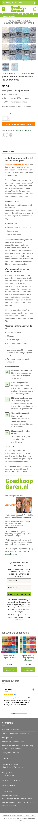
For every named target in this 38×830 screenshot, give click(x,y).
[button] (3, 9)
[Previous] (5, 43)
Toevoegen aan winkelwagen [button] (9, 669)
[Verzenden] (34, 3)
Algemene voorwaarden (11, 729)
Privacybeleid (7, 738)
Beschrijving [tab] (8, 151)
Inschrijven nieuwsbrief (10, 753)
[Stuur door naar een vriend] (11, 135)
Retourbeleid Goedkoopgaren (13, 742)
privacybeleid (16, 617)
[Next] (33, 43)
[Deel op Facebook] (7, 135)
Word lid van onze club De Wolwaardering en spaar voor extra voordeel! (18, 747)
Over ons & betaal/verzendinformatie (15, 733)
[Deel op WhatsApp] (3, 135)
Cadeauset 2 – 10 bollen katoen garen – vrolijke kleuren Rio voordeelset (28, 658)
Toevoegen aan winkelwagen (18, 124)
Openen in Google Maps (11, 780)
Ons (10, 764)
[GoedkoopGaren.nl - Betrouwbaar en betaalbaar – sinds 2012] (18, 9)
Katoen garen (13, 21)
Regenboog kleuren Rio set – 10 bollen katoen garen (9, 657)
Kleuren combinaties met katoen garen (20, 130)
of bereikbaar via (12, 767)
